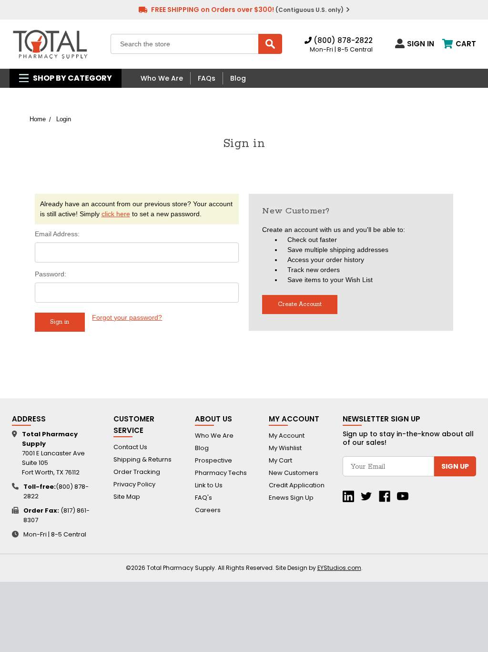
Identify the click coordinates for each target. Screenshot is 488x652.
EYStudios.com (339, 568)
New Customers (293, 472)
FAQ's (203, 497)
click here (116, 214)
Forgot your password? (127, 317)
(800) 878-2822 (342, 40)
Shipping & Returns (142, 459)
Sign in (420, 43)
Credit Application (297, 485)
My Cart (280, 460)
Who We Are (162, 78)
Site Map (126, 496)
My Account (287, 435)
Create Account (300, 304)
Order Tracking (136, 471)
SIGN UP (455, 466)
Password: (50, 274)
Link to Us (209, 485)
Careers (208, 510)
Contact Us (130, 447)
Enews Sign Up (291, 497)
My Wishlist (285, 447)
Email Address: (57, 234)
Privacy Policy (134, 484)
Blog (238, 78)
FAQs (206, 78)
